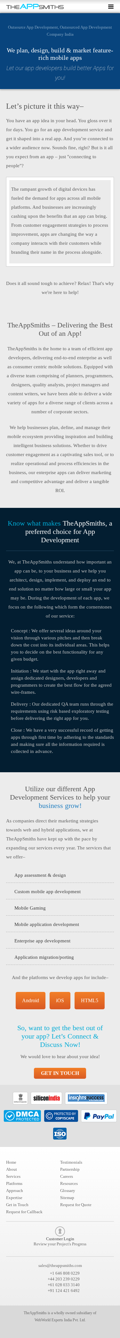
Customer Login (60, 1241)
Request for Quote (76, 1204)
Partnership (70, 1169)
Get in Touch (60, 1073)
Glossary (67, 1190)
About (11, 1169)
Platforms (14, 1183)
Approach (14, 1190)
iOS (60, 1000)
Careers (66, 1176)
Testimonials (71, 1162)
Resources (69, 1183)
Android (30, 1000)
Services (13, 1176)
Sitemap (67, 1197)
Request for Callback (24, 1211)
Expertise (14, 1197)
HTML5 (89, 1000)
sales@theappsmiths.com (60, 1265)
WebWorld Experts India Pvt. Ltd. (60, 1320)
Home (11, 1162)
